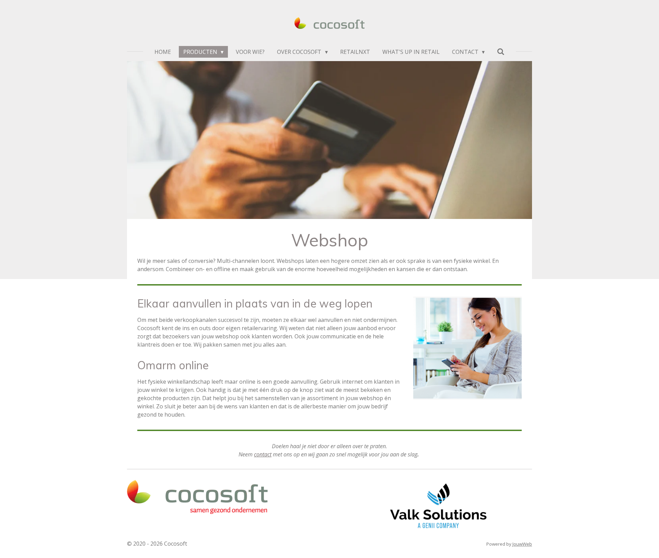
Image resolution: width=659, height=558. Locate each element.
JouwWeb (522, 544)
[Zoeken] (501, 51)
